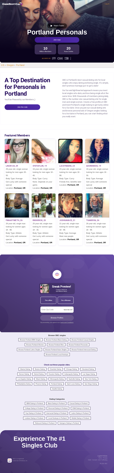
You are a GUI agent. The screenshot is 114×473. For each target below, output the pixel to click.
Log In (107, 4)
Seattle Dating (57, 389)
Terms (100, 458)
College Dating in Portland (34, 408)
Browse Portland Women (35, 345)
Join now (57, 40)
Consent (94, 460)
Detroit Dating (39, 374)
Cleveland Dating (88, 369)
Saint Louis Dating (73, 384)
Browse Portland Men (56, 345)
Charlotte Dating (55, 369)
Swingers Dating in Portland (69, 423)
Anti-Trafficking (102, 460)
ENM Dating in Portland (80, 408)
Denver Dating (24, 374)
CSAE (89, 460)
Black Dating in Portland (56, 403)
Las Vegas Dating (89, 374)
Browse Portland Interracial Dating (84, 349)
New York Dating (91, 379)
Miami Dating (40, 379)
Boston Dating (40, 369)
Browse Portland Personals (78, 345)
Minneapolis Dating (57, 379)
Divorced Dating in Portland (58, 408)
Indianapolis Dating (71, 374)
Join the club (22, 107)
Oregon (10, 65)
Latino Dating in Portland (80, 413)
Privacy (105, 458)
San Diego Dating (91, 384)
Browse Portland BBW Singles (30, 340)
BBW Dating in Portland (34, 403)
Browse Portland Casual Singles (83, 340)
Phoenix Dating (41, 384)
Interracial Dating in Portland (56, 413)
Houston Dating (54, 374)
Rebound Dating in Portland (45, 423)
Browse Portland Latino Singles (29, 349)
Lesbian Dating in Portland (34, 418)
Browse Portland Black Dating (56, 340)
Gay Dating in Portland (33, 413)
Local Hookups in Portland (57, 418)
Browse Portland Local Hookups (57, 354)
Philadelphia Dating (24, 384)
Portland (20, 65)
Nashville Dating (74, 379)
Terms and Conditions (66, 322)
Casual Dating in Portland (79, 403)
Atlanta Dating (25, 369)
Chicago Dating (71, 369)
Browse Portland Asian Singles (56, 349)
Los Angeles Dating (24, 379)
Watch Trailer (58, 26)
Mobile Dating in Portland (80, 418)
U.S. (3, 65)
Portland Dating (56, 384)
